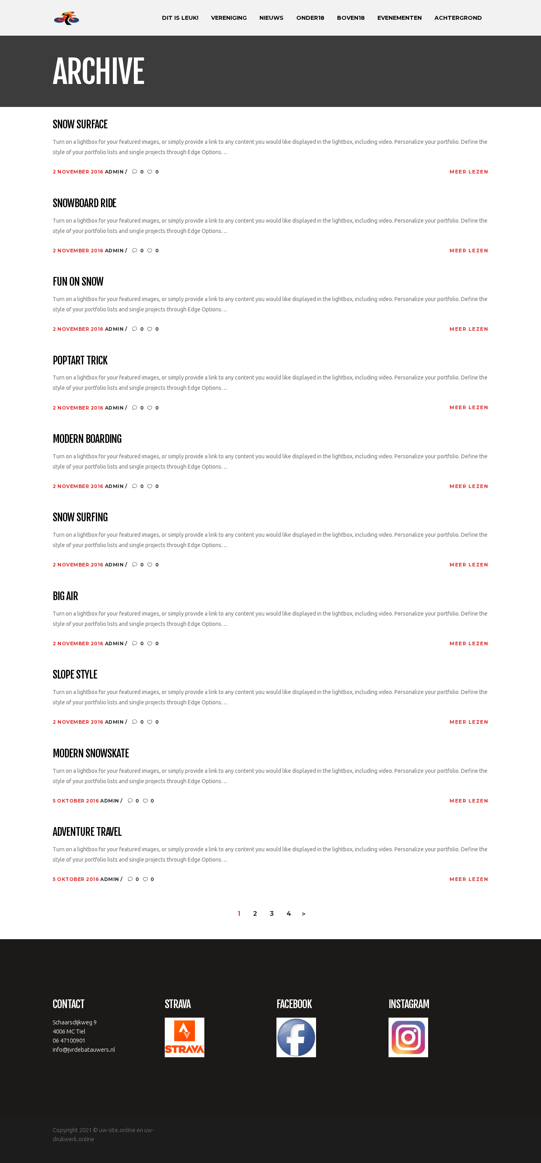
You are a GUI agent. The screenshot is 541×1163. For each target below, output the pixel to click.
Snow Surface (80, 125)
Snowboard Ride (84, 204)
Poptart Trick (80, 361)
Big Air (65, 596)
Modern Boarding (87, 439)
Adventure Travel (87, 832)
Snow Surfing (80, 518)
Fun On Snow (78, 282)
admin (115, 172)
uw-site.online (117, 1130)
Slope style (75, 675)
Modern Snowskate (91, 754)
